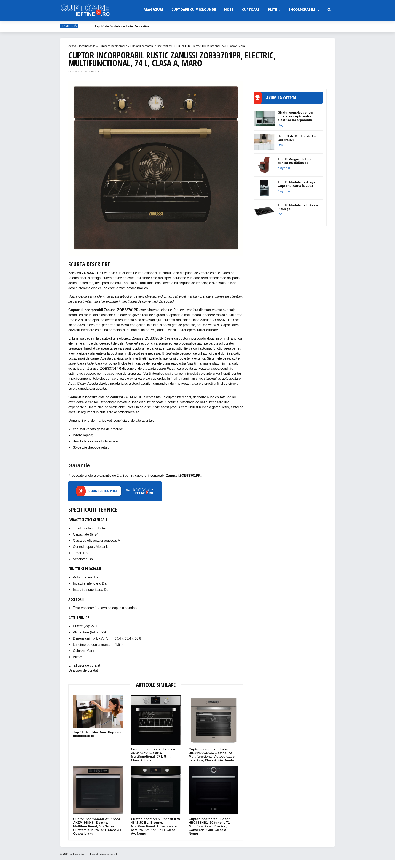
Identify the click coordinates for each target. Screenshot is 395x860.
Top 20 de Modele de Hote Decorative (121, 26)
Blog (280, 125)
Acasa (72, 46)
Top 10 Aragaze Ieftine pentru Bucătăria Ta (295, 161)
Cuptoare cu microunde (193, 9)
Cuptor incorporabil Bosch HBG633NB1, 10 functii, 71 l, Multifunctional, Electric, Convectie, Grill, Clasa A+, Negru (210, 826)
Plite (272, 9)
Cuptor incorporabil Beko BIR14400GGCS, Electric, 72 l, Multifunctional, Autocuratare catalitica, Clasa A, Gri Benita (212, 754)
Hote (228, 9)
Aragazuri (153, 9)
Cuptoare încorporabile (113, 46)
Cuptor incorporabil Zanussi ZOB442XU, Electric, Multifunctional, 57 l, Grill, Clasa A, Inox (153, 754)
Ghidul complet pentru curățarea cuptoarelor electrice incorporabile (295, 116)
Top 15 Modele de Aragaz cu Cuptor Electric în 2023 (300, 184)
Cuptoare (250, 9)
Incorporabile (302, 9)
